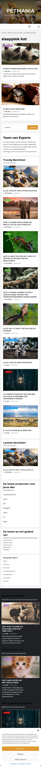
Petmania (20, 11)
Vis (4, 517)
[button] (38, 730)
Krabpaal (6, 550)
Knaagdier (9, 168)
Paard (5, 512)
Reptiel (8, 372)
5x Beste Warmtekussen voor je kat (20, 69)
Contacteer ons (8, 490)
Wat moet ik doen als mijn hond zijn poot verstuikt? (12, 629)
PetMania (8, 193)
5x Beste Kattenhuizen (14, 109)
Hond (5, 499)
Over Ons (28, 763)
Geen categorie (11, 340)
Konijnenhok (7, 545)
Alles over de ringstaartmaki (17, 363)
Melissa (8, 71)
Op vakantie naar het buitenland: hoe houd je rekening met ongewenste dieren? (19, 396)
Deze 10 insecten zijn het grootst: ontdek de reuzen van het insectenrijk (19, 258)
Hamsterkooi (7, 540)
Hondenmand (7, 543)
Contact (6, 581)
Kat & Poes (8, 46)
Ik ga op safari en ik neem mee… (18, 430)
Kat (4, 503)
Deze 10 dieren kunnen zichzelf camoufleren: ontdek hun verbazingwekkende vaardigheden (20, 295)
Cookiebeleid (13, 763)
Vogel (8, 306)
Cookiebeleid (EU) (9, 494)
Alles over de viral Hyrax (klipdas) (20, 191)
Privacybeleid (21, 763)
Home (5, 561)
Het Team (6, 568)
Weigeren (20, 754)
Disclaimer (6, 578)
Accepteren (20, 749)
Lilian (7, 333)
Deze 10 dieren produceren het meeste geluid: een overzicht (19, 471)
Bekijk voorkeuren (20, 759)
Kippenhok (7, 547)
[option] (20, 463)
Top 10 (8, 200)
